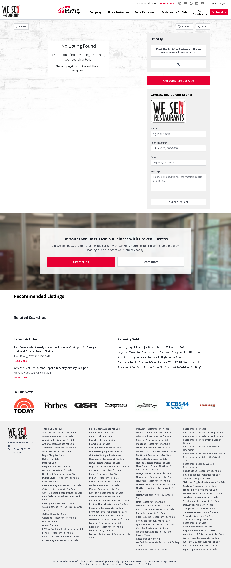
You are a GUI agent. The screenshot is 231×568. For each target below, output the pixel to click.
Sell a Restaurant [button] (146, 12)
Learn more (151, 262)
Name (154, 128)
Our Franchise (219, 12)
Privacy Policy (145, 564)
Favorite (186, 26)
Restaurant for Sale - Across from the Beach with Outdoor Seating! (159, 367)
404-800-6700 (167, 3)
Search (23, 26)
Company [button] (95, 12)
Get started (81, 262)
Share (205, 26)
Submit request (178, 202)
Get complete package (178, 80)
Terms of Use (131, 564)
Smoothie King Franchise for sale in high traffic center (151, 357)
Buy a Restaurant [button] (119, 12)
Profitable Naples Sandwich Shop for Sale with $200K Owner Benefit (159, 362)
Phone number (159, 142)
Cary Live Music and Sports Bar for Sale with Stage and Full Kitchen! (158, 352)
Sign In (213, 3)
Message (155, 171)
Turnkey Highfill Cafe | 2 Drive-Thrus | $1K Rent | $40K (151, 347)
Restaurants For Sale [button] (174, 12)
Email (154, 156)
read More (20, 361)
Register (224, 3)
